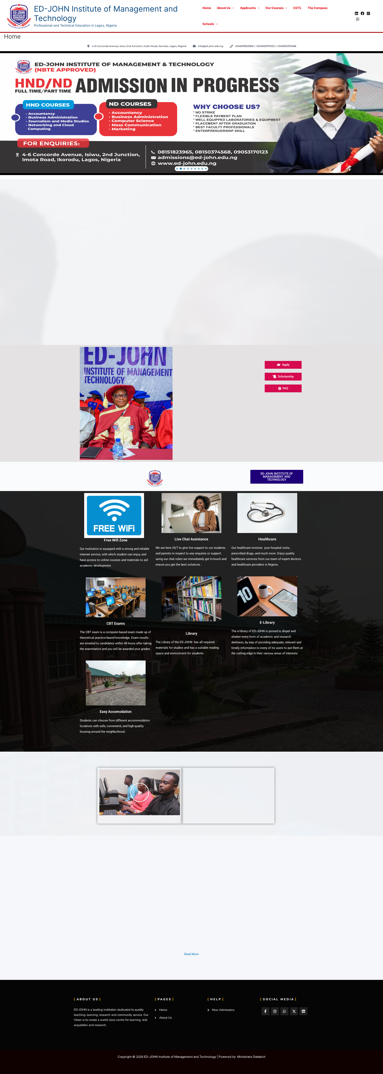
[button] (177, 169)
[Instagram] (368, 13)
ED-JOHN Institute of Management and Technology (106, 13)
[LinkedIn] (356, 13)
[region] (191, 113)
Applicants (248, 8)
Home (206, 8)
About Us (223, 8)
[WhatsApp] (357, 19)
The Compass (317, 8)
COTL (297, 8)
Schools (208, 24)
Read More (191, 954)
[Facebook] (362, 13)
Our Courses (274, 8)
